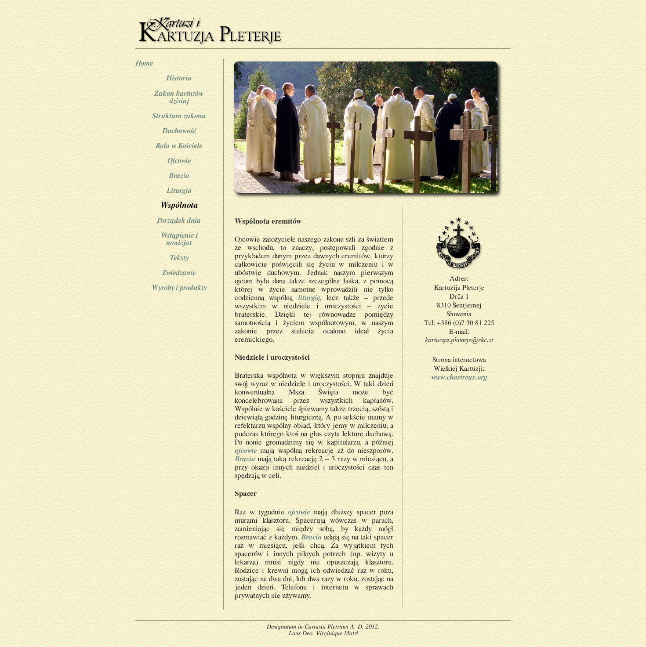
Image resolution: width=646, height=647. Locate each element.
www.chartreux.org (459, 377)
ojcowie (246, 450)
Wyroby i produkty (179, 287)
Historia (179, 78)
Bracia (179, 175)
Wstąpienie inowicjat (179, 238)
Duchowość (179, 130)
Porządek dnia (179, 220)
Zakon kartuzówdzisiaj (178, 97)
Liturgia (179, 190)
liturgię (309, 297)
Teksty (179, 257)
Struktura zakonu (179, 115)
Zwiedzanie (179, 272)
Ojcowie (179, 160)
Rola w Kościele (179, 145)
